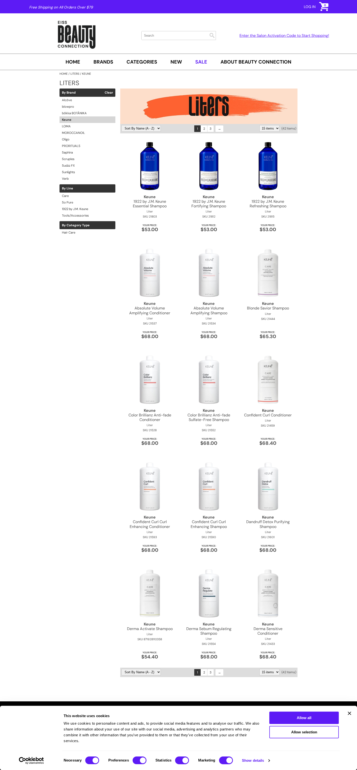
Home (73, 62)
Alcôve (67, 100)
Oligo (65, 139)
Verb (65, 179)
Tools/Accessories (75, 215)
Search (212, 35)
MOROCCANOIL (73, 133)
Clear (109, 92)
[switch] (139, 760)
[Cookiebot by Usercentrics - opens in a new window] (31, 760)
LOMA (66, 126)
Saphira (67, 152)
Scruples (68, 159)
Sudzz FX (68, 165)
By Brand (69, 92)
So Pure (67, 202)
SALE (201, 62)
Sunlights (68, 172)
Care (65, 196)
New (176, 62)
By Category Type (76, 225)
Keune (66, 120)
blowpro (68, 107)
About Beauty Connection (256, 62)
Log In (309, 6)
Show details (253, 760)
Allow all (304, 718)
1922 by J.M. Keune (75, 209)
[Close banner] (349, 713)
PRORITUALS (71, 146)
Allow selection (304, 732)
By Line (67, 188)
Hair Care (68, 232)
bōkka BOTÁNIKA (74, 113)
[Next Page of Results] (219, 128)
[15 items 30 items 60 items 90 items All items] (269, 128)
